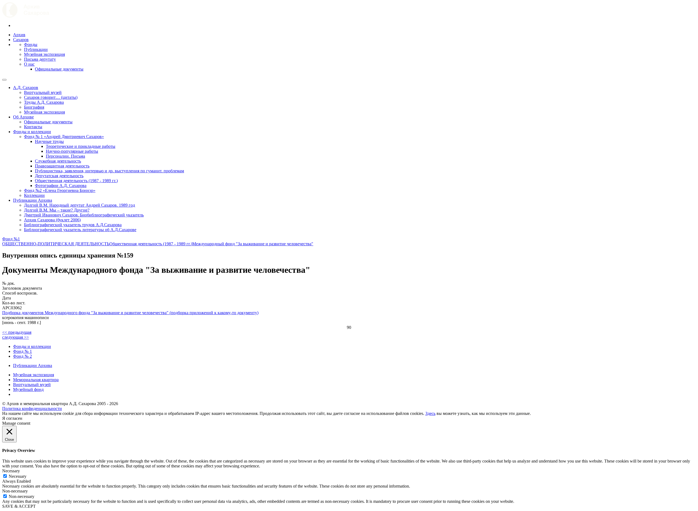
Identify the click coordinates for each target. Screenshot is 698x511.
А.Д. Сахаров (25, 87)
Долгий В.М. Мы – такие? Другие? (56, 210)
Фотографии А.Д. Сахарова (60, 185)
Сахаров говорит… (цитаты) (50, 97)
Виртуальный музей (43, 92)
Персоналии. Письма (65, 156)
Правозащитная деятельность (62, 166)
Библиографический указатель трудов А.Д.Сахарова (73, 224)
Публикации (36, 49)
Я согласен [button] (12, 418)
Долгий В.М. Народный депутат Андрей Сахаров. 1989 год (79, 205)
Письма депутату (40, 59)
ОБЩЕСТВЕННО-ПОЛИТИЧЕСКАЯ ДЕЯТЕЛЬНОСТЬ (55, 243)
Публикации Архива (32, 200)
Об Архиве (23, 117)
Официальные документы (59, 69)
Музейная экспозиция (44, 54)
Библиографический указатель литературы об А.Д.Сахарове (80, 229)
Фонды (30, 44)
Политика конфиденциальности (32, 408)
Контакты (33, 126)
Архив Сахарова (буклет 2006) (52, 220)
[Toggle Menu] (4, 80)
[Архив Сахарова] (25, 16)
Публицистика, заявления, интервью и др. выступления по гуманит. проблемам (109, 171)
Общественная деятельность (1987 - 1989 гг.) (76, 180)
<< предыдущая (16, 332)
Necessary (17, 476)
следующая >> (15, 337)
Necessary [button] (11, 471)
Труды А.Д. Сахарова (44, 102)
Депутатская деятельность (59, 175)
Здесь (430, 413)
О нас (29, 64)
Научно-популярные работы (72, 151)
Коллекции (34, 195)
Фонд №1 (11, 239)
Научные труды (49, 141)
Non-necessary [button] (15, 491)
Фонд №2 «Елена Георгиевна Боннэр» (59, 190)
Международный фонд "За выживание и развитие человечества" (252, 243)
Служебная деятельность (58, 161)
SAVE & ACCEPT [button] (19, 506)
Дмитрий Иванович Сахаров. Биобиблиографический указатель (84, 215)
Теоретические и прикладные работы (80, 146)
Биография (34, 107)
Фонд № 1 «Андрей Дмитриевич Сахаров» (64, 136)
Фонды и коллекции (32, 131)
